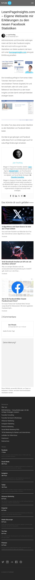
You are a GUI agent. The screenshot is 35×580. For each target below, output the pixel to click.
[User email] (24, 196)
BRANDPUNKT (14, 171)
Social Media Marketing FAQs (10, 429)
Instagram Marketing (7, 424)
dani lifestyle (12, 325)
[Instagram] (13, 196)
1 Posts (3, 452)
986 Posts (4, 464)
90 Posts (3, 499)
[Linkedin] (16, 196)
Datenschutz (5, 441)
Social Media (5, 462)
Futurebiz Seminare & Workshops (11, 418)
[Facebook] (10, 196)
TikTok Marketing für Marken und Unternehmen (15, 432)
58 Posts (3, 533)
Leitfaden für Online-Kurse (9, 435)
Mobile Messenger (7, 519)
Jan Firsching (11, 34)
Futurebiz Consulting (17, 177)
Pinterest (4, 543)
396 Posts (4, 475)
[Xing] (22, 196)
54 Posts (3, 545)
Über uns (4, 407)
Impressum (4, 438)
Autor (30, 167)
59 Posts (3, 522)
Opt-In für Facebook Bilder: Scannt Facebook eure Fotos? (14, 300)
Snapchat (4, 508)
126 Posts (4, 487)
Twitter (3, 485)
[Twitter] (19, 196)
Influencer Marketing (7, 421)
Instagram (4, 473)
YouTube (4, 531)
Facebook (4, 236)
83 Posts (3, 510)
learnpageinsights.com (17, 52)
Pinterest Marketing (7, 426)
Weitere (31, 202)
